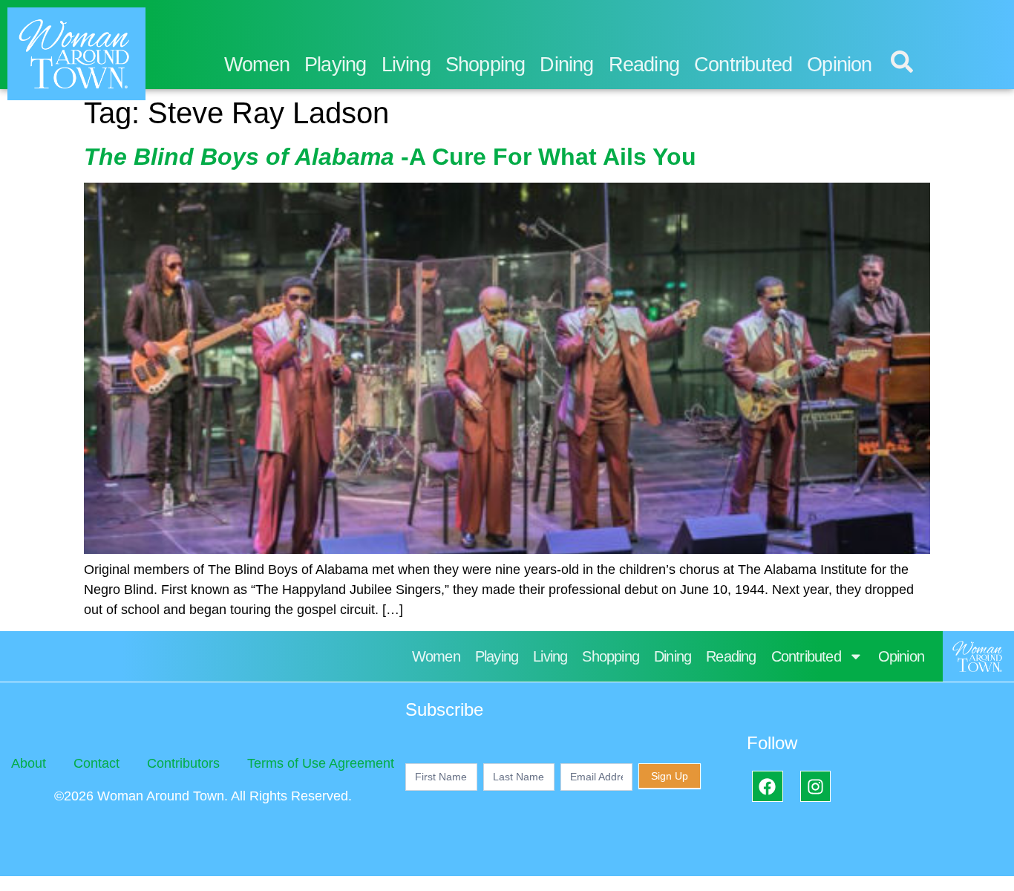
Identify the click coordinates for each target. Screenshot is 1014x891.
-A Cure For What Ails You (390, 156)
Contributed (743, 64)
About (28, 763)
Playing (335, 64)
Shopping (485, 64)
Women (257, 64)
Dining (566, 64)
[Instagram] (815, 786)
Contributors (183, 763)
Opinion (839, 64)
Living (406, 64)
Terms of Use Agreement (320, 763)
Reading (644, 64)
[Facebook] (767, 786)
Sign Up (669, 776)
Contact (96, 763)
